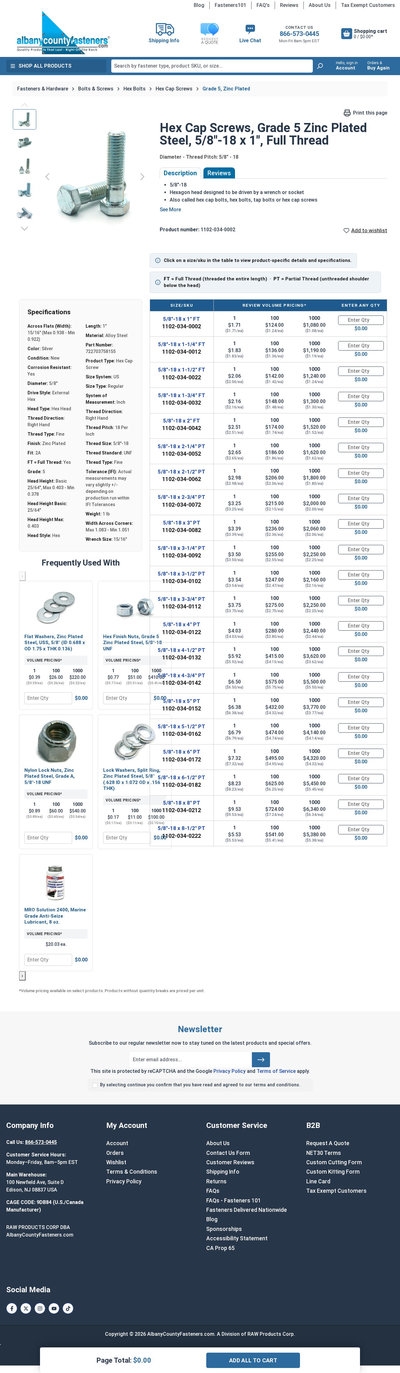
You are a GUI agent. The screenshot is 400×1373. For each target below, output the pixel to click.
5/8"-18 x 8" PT (181, 803)
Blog (199, 5)
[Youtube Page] (53, 1308)
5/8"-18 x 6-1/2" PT (181, 777)
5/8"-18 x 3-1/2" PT (181, 574)
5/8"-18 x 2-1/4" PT (181, 446)
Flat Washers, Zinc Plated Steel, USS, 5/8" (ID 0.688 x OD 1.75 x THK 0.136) (54, 643)
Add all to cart (253, 1360)
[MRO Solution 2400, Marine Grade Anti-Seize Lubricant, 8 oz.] (56, 881)
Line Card (318, 1181)
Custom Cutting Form (334, 1162)
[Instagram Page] (39, 1308)
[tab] (180, 173)
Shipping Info (222, 1172)
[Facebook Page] (11, 1308)
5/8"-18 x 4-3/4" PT (181, 675)
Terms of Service (276, 1071)
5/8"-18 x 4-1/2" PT (181, 650)
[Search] (319, 66)
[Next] (142, 176)
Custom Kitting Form (333, 1172)
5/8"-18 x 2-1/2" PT (181, 472)
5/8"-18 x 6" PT (181, 752)
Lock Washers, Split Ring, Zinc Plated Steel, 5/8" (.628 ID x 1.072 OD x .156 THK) (131, 779)
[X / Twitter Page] (25, 1308)
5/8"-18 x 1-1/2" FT (181, 369)
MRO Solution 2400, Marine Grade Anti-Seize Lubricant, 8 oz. (55, 916)
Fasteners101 (230, 5)
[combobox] (212, 66)
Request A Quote (327, 1143)
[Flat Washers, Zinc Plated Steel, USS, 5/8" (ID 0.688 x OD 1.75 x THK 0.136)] (56, 608)
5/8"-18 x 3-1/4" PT (181, 548)
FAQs (212, 1191)
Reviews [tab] (219, 173)
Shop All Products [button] (45, 66)
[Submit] (261, 1060)
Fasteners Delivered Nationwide (246, 1210)
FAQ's (263, 5)
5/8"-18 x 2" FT (181, 421)
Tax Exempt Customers (368, 5)
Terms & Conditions (131, 1172)
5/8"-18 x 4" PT (181, 624)
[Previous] (47, 176)
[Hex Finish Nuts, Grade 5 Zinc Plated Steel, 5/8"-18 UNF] (134, 608)
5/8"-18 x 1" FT (181, 319)
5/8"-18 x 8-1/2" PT (181, 828)
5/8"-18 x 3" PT (181, 523)
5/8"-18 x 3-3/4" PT (181, 599)
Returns (216, 1181)
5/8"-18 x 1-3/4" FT (181, 395)
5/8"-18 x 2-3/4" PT (181, 497)
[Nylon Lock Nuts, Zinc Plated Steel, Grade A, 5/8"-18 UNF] (56, 742)
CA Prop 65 (220, 1248)
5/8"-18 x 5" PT (181, 701)
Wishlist (116, 1162)
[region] (80, 176)
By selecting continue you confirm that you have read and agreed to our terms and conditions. (200, 1085)
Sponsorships (224, 1229)
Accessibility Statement (237, 1238)
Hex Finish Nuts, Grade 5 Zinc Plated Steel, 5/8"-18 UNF (132, 643)
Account (117, 1143)
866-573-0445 (299, 34)
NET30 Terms (323, 1153)
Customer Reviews (230, 1162)
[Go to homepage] (63, 32)
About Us (320, 5)
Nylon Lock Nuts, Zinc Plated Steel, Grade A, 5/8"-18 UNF (49, 776)
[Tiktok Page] (67, 1308)
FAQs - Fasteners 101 (233, 1200)
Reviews (289, 5)
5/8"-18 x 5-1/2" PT (181, 726)
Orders (115, 1153)
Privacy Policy (229, 1071)
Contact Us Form (228, 1153)
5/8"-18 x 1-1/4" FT (181, 344)
